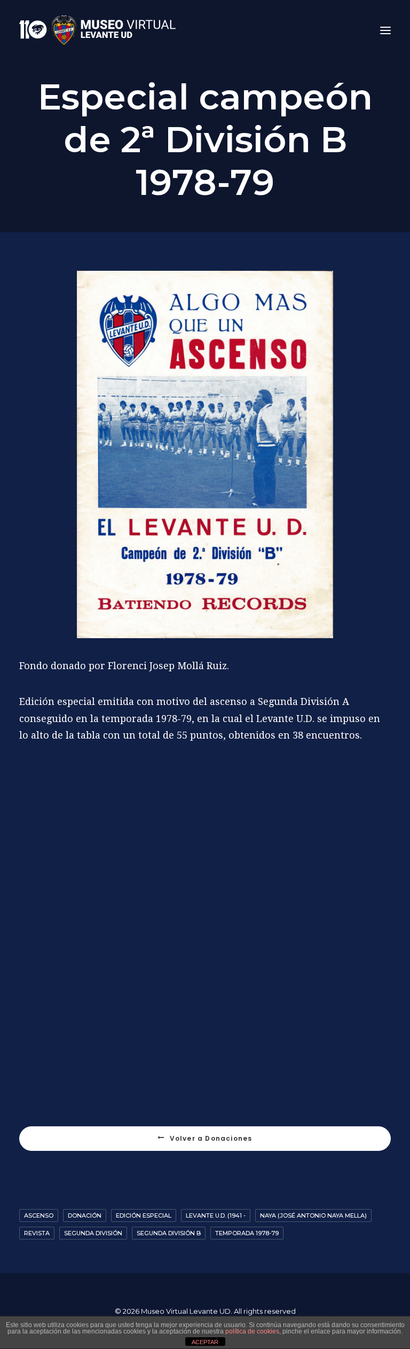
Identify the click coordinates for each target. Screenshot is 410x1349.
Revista (37, 1233)
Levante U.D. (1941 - (216, 1215)
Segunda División (93, 1233)
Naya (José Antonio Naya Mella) (313, 1215)
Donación (84, 1215)
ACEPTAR (205, 1342)
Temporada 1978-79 (247, 1233)
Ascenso (38, 1215)
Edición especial (143, 1215)
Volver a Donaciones (211, 1138)
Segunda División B (169, 1233)
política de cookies (252, 1331)
